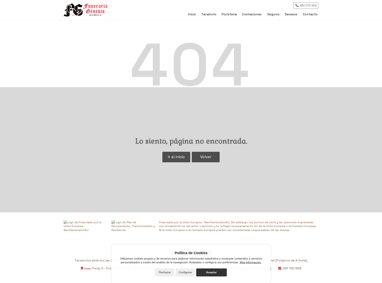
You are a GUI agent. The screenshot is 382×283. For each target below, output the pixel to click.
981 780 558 (292, 268)
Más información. (250, 262)
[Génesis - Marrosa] (85, 10)
